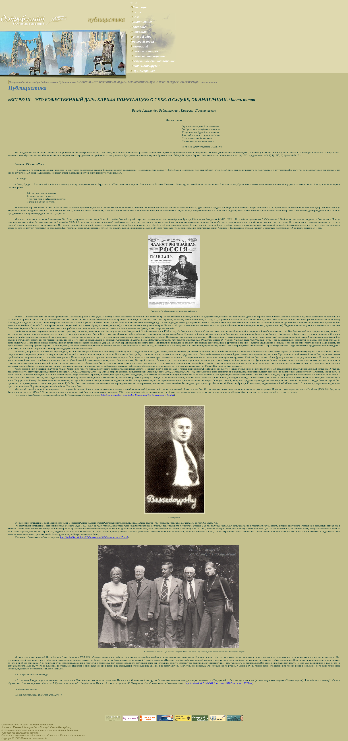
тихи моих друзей (145, 66)
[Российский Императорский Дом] (183, 720)
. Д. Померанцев (143, 70)
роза (134, 17)
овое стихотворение (147, 56)
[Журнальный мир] (148, 720)
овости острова (144, 51)
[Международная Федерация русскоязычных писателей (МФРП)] (217, 720)
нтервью (138, 31)
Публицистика (67, 82)
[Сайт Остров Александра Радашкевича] (34, 25)
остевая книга (142, 41)
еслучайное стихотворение (152, 61)
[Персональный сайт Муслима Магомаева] (165, 720)
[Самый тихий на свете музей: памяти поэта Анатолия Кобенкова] (200, 720)
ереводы (138, 26)
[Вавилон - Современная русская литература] (113, 720)
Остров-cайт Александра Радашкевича (33, 82)
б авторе (138, 7)
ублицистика (141, 22)
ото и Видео (141, 36)
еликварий (139, 46)
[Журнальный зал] (130, 720)
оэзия (135, 12)
